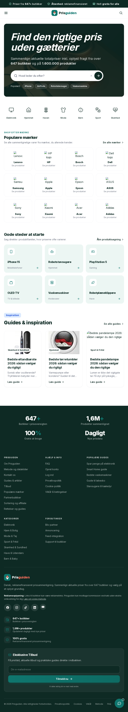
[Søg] (121, 13)
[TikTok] (25, 607)
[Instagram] (16, 607)
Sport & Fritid (11, 541)
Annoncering (52, 530)
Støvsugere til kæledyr (99, 486)
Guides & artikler (13, 480)
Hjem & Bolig (11, 530)
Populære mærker (14, 491)
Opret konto (52, 469)
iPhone (28, 86)
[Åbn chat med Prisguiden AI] (119, 703)
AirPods (41, 86)
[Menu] (6, 13)
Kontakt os (10, 475)
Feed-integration (54, 536)
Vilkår (88, 704)
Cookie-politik (53, 486)
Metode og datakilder (16, 469)
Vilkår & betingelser (56, 491)
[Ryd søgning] (91, 76)
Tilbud (7, 486)
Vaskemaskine (80, 86)
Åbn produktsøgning (109, 239)
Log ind (49, 475)
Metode (99, 704)
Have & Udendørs (14, 553)
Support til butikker (55, 541)
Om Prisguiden (12, 463)
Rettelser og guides (15, 508)
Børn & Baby (11, 558)
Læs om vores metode (35, 599)
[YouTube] (43, 607)
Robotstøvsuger (59, 86)
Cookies (78, 704)
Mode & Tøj (10, 536)
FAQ (47, 463)
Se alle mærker (112, 142)
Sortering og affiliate (15, 503)
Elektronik (9, 524)
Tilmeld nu (62, 678)
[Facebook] (7, 607)
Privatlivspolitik (53, 480)
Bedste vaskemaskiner (99, 475)
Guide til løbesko (96, 480)
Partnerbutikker (12, 497)
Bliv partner (51, 524)
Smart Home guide (97, 469)
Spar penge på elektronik (101, 463)
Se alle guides (112, 323)
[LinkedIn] (34, 607)
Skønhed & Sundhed (15, 547)
